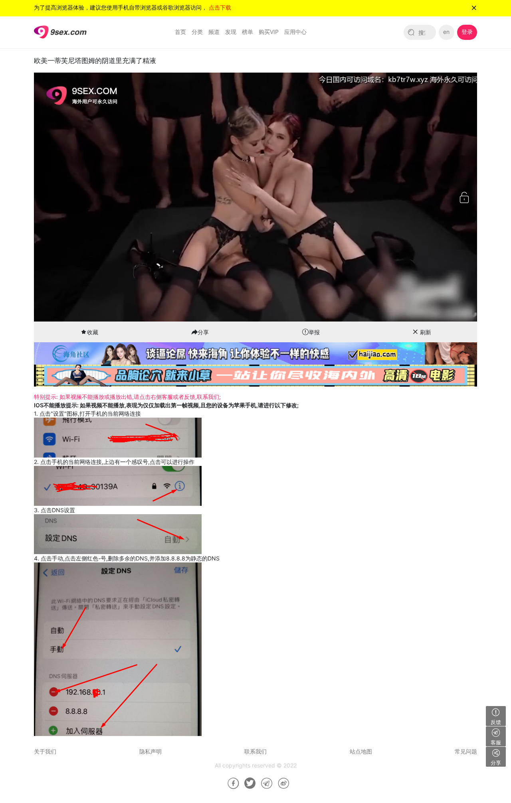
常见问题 (466, 751)
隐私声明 (150, 751)
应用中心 (295, 31)
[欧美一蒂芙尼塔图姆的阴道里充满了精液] (230, 783)
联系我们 (255, 751)
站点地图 (361, 751)
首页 (180, 31)
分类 (197, 31)
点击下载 (220, 7)
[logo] (60, 32)
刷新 (425, 332)
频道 (214, 31)
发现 (230, 31)
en (446, 31)
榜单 (247, 31)
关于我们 (45, 751)
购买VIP (269, 31)
